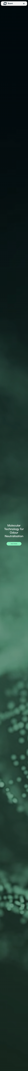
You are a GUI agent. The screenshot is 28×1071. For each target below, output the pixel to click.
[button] (24, 3)
